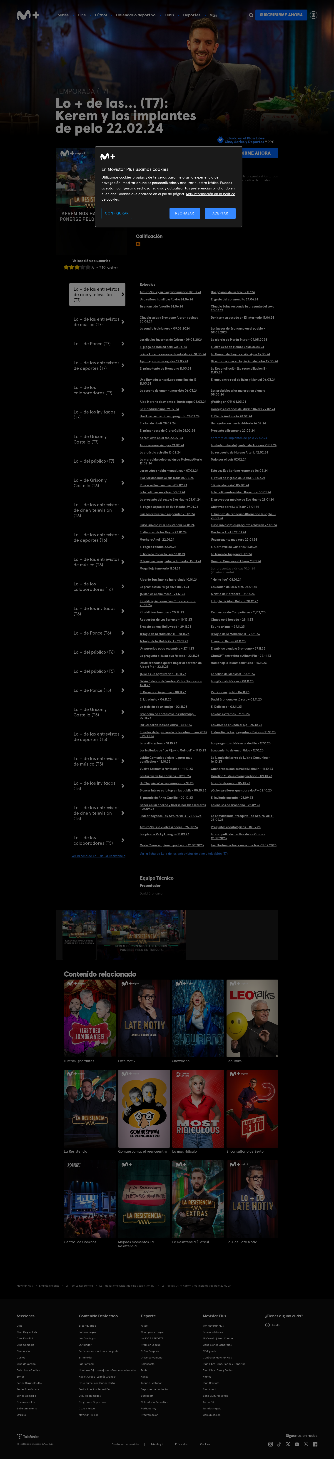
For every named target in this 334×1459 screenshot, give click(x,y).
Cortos (21, 1357)
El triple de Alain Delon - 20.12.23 (234, 601)
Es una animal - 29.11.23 (228, 626)
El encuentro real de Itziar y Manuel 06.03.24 (243, 379)
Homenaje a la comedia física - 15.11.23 (239, 663)
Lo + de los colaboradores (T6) (93, 586)
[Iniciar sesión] (313, 15)
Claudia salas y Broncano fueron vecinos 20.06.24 (169, 319)
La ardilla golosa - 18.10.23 (158, 743)
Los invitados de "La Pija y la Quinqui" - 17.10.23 (173, 750)
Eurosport (147, 1395)
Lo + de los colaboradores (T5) (93, 840)
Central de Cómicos (80, 1242)
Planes (207, 1376)
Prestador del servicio (125, 1444)
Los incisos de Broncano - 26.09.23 (235, 805)
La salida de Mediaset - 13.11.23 (233, 674)
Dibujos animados (90, 1395)
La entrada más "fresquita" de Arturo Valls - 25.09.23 (242, 817)
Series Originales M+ (29, 1383)
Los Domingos (87, 1338)
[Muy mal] (66, 267)
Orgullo (21, 1414)
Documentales (26, 1402)
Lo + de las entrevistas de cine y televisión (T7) (97, 294)
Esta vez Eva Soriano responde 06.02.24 (239, 470)
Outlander (85, 1344)
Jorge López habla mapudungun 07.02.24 (169, 470)
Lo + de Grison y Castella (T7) (90, 439)
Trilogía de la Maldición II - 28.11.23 (235, 634)
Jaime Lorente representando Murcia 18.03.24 (173, 354)
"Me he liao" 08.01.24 (226, 579)
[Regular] (77, 267)
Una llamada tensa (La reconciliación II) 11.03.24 (168, 381)
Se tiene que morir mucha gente (99, 1351)
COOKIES (205, 1444)
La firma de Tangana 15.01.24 (231, 554)
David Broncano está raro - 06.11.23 (236, 699)
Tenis (169, 15)
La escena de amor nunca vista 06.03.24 (168, 390)
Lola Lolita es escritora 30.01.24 (162, 492)
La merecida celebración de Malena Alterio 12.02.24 (171, 461)
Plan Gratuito (211, 1383)
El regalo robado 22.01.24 (158, 547)
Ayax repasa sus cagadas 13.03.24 (164, 361)
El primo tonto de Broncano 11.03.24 (165, 368)
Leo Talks (234, 1061)
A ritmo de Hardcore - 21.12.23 (233, 594)
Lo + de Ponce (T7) (92, 343)
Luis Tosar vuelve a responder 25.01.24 (167, 514)
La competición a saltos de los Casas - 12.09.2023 (238, 836)
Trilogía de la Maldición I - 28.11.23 (164, 641)
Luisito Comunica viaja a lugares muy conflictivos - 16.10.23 (166, 759)
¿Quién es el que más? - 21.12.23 (162, 594)
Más (213, 15)
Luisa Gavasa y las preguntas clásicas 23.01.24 (244, 525)
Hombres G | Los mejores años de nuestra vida (107, 1370)
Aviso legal (157, 1444)
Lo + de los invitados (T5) (94, 785)
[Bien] (82, 267)
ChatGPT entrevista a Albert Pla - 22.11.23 (241, 656)
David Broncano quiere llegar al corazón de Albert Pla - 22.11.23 (171, 664)
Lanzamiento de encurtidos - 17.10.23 (237, 750)
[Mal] (71, 267)
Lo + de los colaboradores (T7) (93, 390)
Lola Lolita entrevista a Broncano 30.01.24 (241, 492)
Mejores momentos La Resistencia (136, 1244)
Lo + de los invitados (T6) (94, 611)
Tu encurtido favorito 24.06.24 (161, 306)
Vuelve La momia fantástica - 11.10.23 (166, 769)
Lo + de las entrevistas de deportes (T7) (97, 365)
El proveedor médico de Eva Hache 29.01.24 (242, 499)
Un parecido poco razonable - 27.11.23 (167, 648)
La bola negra (87, 1332)
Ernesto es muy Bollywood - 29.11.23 (165, 626)
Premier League (151, 1344)
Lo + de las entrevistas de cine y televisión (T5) (97, 813)
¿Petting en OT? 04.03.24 (228, 401)
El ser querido (87, 1325)
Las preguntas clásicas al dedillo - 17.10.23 (241, 743)
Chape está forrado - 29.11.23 (232, 619)
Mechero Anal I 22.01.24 (157, 539)
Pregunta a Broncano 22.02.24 (233, 430)
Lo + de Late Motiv (242, 1242)
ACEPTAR (220, 213)
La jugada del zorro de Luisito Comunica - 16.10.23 (240, 759)
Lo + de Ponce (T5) (92, 690)
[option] (79, 935)
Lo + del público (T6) (94, 652)
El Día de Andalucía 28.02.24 (231, 416)
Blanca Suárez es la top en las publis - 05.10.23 (173, 790)
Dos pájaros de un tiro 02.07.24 (233, 292)
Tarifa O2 (208, 1402)
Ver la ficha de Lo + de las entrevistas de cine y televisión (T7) (184, 853)
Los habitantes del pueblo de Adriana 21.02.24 (244, 445)
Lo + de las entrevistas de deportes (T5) (97, 736)
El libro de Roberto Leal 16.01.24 (162, 554)
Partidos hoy (148, 1408)
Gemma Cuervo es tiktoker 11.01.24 (236, 561)
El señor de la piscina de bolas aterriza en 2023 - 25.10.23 (173, 734)
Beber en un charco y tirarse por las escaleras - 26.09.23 (173, 807)
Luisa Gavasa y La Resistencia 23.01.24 (167, 525)
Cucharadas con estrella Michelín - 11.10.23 (242, 769)
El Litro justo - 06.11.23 (156, 699)
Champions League (153, 1332)
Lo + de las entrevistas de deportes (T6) (97, 537)
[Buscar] (251, 15)
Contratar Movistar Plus (217, 1357)
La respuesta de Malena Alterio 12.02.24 (239, 452)
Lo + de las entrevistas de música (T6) (97, 562)
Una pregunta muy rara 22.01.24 (234, 539)
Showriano (180, 1061)
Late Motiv (126, 1061)
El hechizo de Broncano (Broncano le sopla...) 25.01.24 (243, 516)
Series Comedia (26, 1395)
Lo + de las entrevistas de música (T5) (97, 761)
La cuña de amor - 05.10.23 (230, 783)
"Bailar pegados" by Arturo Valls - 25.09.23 (171, 816)
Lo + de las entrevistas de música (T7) (97, 321)
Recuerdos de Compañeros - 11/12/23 (238, 612)
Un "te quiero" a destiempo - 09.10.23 (167, 783)
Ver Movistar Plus (213, 1325)
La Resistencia (75, 1151)
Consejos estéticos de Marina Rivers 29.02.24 (243, 409)
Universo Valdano (151, 1357)
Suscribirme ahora (281, 15)
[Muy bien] (87, 267)
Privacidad (181, 1444)
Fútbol (101, 15)
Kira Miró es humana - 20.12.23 (162, 612)
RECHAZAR (184, 213)
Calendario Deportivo (154, 1402)
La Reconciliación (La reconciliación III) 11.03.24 (239, 370)
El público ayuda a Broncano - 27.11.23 (238, 648)
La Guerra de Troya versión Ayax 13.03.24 (240, 354)
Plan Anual (209, 1389)
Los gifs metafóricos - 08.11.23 (232, 681)
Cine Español (25, 1338)
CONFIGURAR (117, 213)
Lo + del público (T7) (94, 461)
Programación (149, 1414)
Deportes (191, 15)
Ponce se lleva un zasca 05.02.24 (163, 485)
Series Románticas (28, 1389)
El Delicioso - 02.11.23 (226, 706)
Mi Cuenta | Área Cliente (218, 1338)
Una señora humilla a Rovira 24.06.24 (166, 299)
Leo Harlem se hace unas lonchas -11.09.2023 (244, 845)
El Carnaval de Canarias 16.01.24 (234, 547)
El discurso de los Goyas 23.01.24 (163, 532)
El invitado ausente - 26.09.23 (232, 797)
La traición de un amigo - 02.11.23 (163, 706)
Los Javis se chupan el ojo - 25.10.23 (236, 725)
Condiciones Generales (217, 1344)
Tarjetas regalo (212, 1408)
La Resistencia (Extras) (190, 1242)
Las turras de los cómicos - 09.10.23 (165, 776)
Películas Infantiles (28, 1370)
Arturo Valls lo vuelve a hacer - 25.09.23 (169, 827)
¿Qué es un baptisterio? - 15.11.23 (163, 674)
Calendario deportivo (136, 15)
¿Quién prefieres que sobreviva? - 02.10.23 (241, 790)
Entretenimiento (27, 1408)
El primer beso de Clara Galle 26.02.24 (167, 430)
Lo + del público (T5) (94, 671)
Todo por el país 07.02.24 (228, 459)
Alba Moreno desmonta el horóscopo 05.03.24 (173, 401)
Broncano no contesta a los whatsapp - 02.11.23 (168, 716)
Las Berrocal (86, 1364)
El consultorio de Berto (245, 1151)
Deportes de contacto (154, 1389)
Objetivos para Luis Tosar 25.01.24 (235, 507)
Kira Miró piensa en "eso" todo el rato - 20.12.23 (168, 603)
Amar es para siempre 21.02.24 (162, 445)
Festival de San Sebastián (94, 1389)
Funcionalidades (213, 1332)
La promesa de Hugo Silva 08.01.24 (164, 587)
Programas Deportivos (92, 1402)
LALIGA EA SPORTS (152, 1338)
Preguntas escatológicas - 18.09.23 (236, 827)
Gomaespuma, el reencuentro (142, 1151)
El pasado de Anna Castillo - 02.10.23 (166, 797)
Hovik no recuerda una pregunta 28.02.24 (169, 416)
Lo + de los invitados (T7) (94, 414)
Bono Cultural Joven (215, 1395)
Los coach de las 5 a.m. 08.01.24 (234, 587)
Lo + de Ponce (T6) (92, 633)
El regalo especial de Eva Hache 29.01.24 (169, 507)
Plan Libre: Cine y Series (217, 1370)
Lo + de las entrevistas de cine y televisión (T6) (97, 510)
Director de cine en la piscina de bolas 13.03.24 (244, 361)
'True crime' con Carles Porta (97, 1383)
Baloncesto (148, 1364)
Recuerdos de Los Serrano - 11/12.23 (166, 619)
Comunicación (212, 1414)
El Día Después (150, 1351)
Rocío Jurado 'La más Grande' (97, 1376)
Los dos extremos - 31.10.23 (230, 714)
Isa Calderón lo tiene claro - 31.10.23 (166, 725)
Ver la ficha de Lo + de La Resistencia (98, 856)
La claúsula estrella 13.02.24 (160, 452)
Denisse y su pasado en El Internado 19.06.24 (242, 317)
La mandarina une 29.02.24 (159, 409)
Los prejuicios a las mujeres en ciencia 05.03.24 (238, 392)
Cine (82, 15)
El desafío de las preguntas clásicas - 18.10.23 (243, 732)
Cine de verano (26, 1364)
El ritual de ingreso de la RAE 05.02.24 (238, 478)
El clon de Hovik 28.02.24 (158, 423)
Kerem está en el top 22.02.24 (161, 438)
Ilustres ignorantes (79, 1061)
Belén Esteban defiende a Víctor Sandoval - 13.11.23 (171, 683)
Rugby (144, 1376)
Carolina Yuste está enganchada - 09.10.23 (241, 776)
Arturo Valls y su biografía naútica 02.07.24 (170, 292)
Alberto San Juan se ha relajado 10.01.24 (168, 579)
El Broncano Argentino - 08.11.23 (163, 692)
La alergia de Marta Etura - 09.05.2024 (239, 339)
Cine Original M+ (27, 1332)
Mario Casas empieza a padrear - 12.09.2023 (172, 845)
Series (63, 15)
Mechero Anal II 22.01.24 (228, 532)
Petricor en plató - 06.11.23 (230, 692)
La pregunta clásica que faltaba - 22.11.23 (169, 656)
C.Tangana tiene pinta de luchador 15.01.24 (170, 561)
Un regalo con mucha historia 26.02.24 (238, 423)
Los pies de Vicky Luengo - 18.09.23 (164, 834)
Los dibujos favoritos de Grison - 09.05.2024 (171, 339)
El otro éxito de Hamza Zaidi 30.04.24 (237, 347)
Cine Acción (24, 1351)
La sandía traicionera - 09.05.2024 (165, 328)
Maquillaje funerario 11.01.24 (160, 568)
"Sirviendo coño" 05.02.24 (230, 485)
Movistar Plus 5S (88, 1414)
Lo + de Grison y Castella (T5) (90, 712)
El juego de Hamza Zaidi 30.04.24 (163, 347)
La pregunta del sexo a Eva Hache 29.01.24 (170, 499)
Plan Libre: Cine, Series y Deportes (224, 1364)
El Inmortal (85, 1357)
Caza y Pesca (87, 1408)
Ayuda (275, 1325)
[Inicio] (28, 15)
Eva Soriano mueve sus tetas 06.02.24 (167, 478)
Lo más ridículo (184, 1151)
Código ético (210, 1351)
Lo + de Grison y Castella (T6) (90, 482)
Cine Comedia (25, 1344)
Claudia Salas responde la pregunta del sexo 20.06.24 (242, 308)
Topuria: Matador (151, 1383)
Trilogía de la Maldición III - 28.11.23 (164, 634)
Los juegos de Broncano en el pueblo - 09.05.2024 (238, 330)
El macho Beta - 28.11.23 (228, 641)
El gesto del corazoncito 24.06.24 (234, 299)
